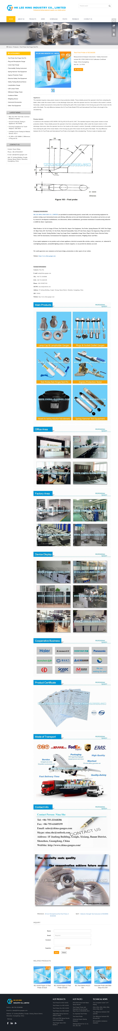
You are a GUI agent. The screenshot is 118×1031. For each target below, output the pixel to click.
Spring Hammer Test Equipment (17, 71)
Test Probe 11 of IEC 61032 (61, 1005)
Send (56, 952)
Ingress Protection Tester (15, 75)
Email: (49, 935)
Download (54, 19)
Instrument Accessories (15, 102)
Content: (48, 940)
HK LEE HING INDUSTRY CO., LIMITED (45, 214)
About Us (21, 19)
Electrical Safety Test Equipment (17, 78)
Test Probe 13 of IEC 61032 (61, 1011)
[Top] (114, 35)
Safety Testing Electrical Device (17, 82)
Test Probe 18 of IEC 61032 (61, 1008)
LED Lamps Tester (13, 88)
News (43, 19)
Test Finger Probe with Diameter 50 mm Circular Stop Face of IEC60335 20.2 (81, 1009)
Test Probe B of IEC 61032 (60, 1002)
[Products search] (110, 6)
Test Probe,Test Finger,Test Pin (29, 47)
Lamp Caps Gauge (13, 65)
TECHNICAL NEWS (100, 999)
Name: (49, 931)
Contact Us (88, 19)
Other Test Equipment (14, 105)
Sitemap (9, 1019)
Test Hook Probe (78, 1016)
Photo (65, 19)
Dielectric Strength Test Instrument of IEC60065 (94, 914)
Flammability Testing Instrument (17, 68)
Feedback (75, 19)
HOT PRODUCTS (59, 999)
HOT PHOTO (77, 999)
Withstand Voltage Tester (15, 92)
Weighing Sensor (13, 99)
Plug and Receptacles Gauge (16, 61)
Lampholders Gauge (14, 85)
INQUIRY (79, 69)
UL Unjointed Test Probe (80, 1013)
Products (32, 19)
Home (11, 19)
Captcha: (48, 948)
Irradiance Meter (13, 95)
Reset (64, 952)
